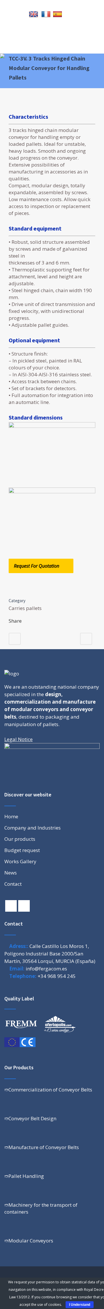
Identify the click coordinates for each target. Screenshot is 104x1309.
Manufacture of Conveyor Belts (43, 1147)
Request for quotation (36, 566)
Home (11, 816)
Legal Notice (18, 739)
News (10, 873)
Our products (19, 839)
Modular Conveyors (30, 1240)
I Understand (79, 1305)
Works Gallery (20, 861)
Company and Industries (32, 828)
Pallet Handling (26, 1176)
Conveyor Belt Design (32, 1118)
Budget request (22, 850)
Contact (13, 884)
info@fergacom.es (46, 968)
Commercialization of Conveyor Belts (50, 1089)
